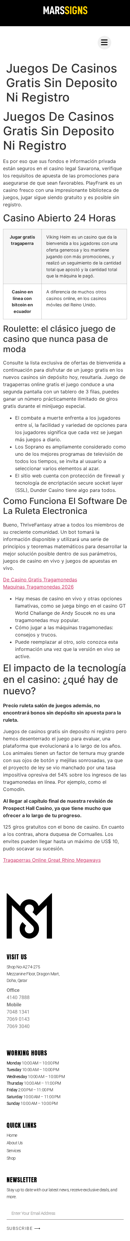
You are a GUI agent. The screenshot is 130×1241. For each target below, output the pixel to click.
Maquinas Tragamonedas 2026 (38, 587)
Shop (11, 1158)
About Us (15, 1142)
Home (12, 1135)
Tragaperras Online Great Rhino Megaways (52, 860)
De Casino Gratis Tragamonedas (40, 580)
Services (14, 1150)
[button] (65, 974)
